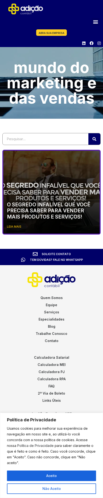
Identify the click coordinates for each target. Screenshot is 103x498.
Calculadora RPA (51, 379)
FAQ (51, 386)
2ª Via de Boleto (51, 393)
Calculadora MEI (52, 365)
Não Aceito (51, 489)
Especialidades (51, 319)
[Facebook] (91, 43)
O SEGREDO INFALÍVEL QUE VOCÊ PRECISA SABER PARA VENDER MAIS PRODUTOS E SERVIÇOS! (48, 211)
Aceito (51, 476)
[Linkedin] (84, 43)
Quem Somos (51, 298)
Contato (51, 341)
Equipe (51, 305)
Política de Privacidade (35, 446)
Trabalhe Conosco (51, 334)
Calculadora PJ (52, 372)
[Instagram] (99, 43)
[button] (95, 22)
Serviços (51, 312)
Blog (51, 326)
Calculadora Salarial (51, 357)
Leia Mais (14, 226)
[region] (51, 455)
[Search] (94, 139)
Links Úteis (51, 400)
